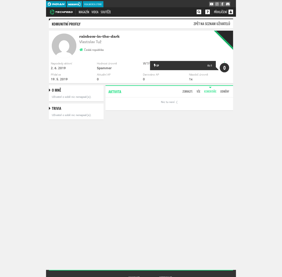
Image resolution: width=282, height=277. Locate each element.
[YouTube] (211, 4)
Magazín (84, 11)
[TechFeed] (61, 11)
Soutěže (106, 11)
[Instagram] (216, 4)
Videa (95, 11)
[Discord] (227, 4)
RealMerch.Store (93, 4)
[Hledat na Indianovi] (199, 12)
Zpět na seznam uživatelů (212, 23)
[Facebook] (222, 4)
